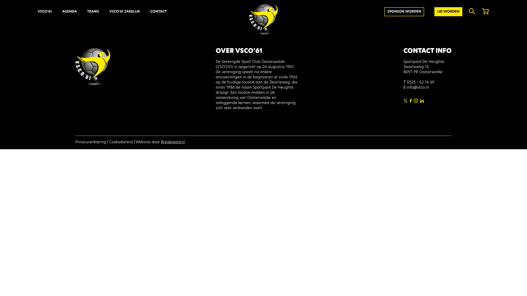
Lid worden (448, 11)
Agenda (69, 11)
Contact (158, 11)
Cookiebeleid (121, 142)
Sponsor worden (404, 11)
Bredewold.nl (173, 142)
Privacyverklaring (90, 142)
